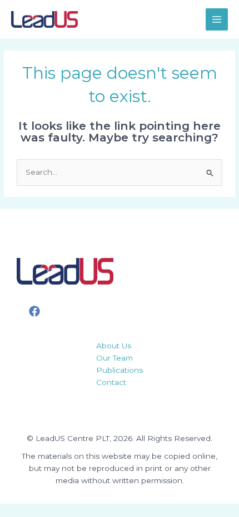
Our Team (114, 357)
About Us (113, 345)
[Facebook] (34, 311)
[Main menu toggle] (217, 19)
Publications (119, 370)
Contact (111, 382)
